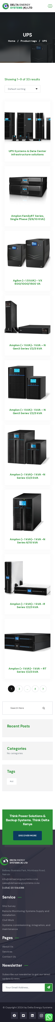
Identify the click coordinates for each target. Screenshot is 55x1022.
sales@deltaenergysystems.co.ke (21, 883)
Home (11, 41)
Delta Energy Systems (40, 1007)
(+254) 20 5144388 (13, 887)
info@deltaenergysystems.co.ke (20, 879)
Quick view (24, 159)
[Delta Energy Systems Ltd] (17, 6)
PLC (11, 781)
